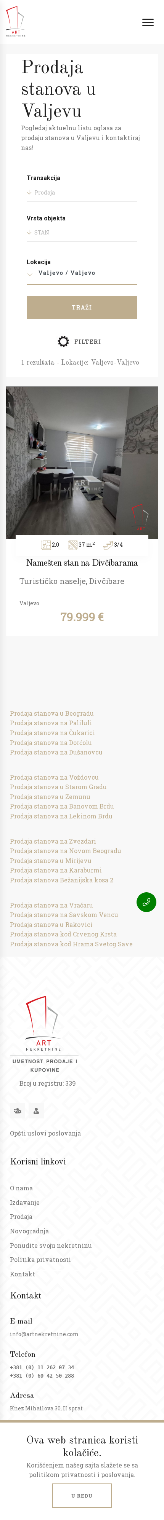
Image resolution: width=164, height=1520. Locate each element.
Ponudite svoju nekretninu (51, 1245)
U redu (82, 1495)
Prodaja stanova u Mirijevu (51, 860)
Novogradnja (29, 1231)
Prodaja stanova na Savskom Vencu (64, 915)
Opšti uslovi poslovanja (45, 1133)
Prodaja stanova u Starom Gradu (58, 787)
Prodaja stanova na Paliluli (51, 723)
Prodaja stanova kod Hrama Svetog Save (71, 944)
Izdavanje (25, 1202)
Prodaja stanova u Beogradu (52, 713)
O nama (21, 1188)
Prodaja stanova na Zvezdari (53, 841)
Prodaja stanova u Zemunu (50, 797)
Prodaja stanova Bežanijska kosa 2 (61, 880)
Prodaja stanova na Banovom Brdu (62, 806)
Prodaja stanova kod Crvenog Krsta (63, 934)
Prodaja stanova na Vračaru (51, 905)
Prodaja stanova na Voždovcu (54, 777)
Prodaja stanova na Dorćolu (51, 742)
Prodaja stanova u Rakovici (51, 924)
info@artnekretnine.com (44, 1334)
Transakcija (43, 178)
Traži (82, 307)
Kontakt (22, 1274)
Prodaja (21, 1216)
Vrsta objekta (46, 218)
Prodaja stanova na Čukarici (52, 733)
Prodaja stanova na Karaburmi (56, 870)
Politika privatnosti (40, 1259)
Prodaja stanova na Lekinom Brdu (61, 816)
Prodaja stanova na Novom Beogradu (65, 851)
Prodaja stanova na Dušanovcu (56, 752)
